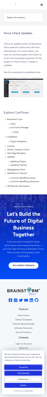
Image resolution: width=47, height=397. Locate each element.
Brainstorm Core (14, 119)
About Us (23, 348)
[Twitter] (21, 300)
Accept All (23, 367)
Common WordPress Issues (22, 178)
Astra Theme (24, 315)
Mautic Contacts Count (18, 149)
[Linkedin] (31, 300)
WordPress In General (17, 173)
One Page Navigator (16, 153)
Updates (11, 157)
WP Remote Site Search (18, 186)
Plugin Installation (18, 141)
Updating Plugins (18, 161)
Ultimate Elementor (23, 328)
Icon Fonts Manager (19, 127)
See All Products (23, 332)
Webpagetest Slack (16, 169)
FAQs (12, 124)
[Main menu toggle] (41, 5)
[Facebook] (10, 300)
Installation (12, 137)
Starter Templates (23, 319)
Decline (23, 385)
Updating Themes (18, 165)
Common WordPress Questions (24, 181)
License (10, 146)
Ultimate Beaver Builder (24, 324)
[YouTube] (26, 300)
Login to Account (23, 343)
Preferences (23, 379)
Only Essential (23, 373)
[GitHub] (37, 300)
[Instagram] (16, 300)
